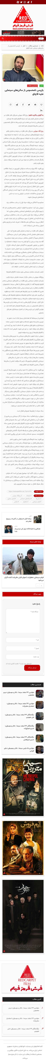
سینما (39, 572)
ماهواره (25, 502)
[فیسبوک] (23, 104)
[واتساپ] (10, 104)
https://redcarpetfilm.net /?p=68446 (20, 491)
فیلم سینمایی (36, 502)
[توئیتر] (29, 104)
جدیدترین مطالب (33, 46)
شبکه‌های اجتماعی (25, 499)
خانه (42, 46)
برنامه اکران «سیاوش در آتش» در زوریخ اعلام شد (18, 520)
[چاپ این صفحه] (35, 104)
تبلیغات (28, 496)
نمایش (16, 502)
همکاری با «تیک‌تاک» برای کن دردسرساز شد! (27, 530)
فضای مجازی (11, 499)
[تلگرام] (17, 104)
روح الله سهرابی (38, 131)
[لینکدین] (41, 110)
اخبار (24, 46)
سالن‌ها (38, 499)
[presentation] (38, 585)
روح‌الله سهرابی (16, 496)
